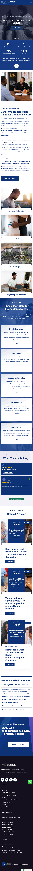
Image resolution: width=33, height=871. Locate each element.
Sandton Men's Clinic (12, 546)
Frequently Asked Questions (9, 799)
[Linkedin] (2, 780)
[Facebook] (6, 780)
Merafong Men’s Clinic (8, 831)
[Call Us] (4, 864)
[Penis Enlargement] (16, 439)
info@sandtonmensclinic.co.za (12, 850)
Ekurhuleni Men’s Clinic (8, 824)
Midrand (15, 161)
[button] (16, 685)
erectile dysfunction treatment (10, 693)
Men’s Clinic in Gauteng (8, 792)
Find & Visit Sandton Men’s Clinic (11, 817)
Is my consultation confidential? (12, 706)
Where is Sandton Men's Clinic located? (15, 699)
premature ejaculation (21, 133)
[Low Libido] (16, 368)
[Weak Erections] (16, 417)
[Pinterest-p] (11, 780)
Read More (16, 28)
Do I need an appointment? (11, 702)
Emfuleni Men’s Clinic (7, 827)
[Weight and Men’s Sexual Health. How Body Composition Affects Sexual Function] (16, 581)
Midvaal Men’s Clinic (7, 834)
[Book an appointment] (16, 66)
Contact (4, 797)
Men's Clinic (26, 522)
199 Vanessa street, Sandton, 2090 (12, 853)
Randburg (27, 161)
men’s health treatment (21, 121)
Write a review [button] (8, 472)
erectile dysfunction (17, 130)
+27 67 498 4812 (8, 847)
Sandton (9, 161)
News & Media (6, 802)
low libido (11, 133)
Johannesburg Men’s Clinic (9, 820)
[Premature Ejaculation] (16, 392)
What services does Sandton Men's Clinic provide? (15, 685)
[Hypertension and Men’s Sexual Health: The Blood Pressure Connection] (16, 532)
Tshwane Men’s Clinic (8, 822)
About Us (4, 790)
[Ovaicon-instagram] (15, 780)
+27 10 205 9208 (8, 845)
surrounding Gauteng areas (11, 163)
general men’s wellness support (20, 696)
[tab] (14, 38)
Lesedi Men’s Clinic (7, 829)
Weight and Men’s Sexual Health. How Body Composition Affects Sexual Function (15, 603)
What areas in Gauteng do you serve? (14, 709)
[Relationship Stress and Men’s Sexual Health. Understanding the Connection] (16, 633)
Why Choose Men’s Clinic (9, 795)
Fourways (21, 161)
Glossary (4, 804)
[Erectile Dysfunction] (16, 343)
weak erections (5, 135)
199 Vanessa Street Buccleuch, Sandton (18, 140)
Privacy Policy (5, 807)
